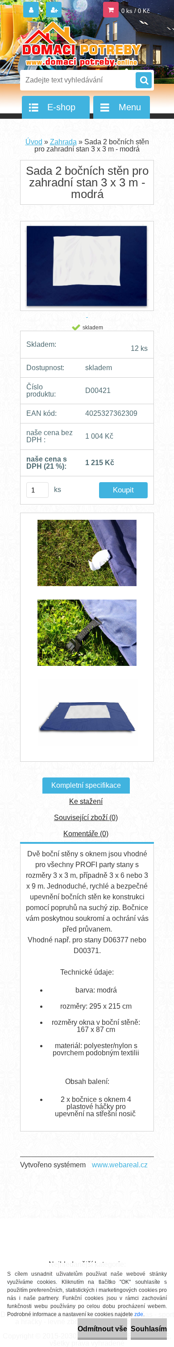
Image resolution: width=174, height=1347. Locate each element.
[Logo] (81, 44)
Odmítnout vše (102, 1329)
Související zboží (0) (86, 817)
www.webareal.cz (120, 1165)
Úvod (33, 142)
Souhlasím (149, 1329)
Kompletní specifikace (86, 785)
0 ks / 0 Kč (135, 11)
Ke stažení (86, 801)
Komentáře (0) (85, 834)
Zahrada (63, 142)
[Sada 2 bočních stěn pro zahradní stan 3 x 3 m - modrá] (87, 557)
